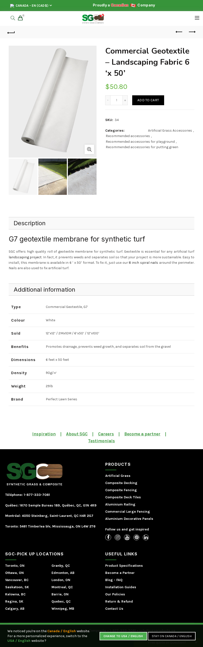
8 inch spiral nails (143, 263)
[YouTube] (127, 537)
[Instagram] (118, 537)
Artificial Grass (117, 476)
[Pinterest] (136, 537)
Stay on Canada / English (172, 636)
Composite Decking (121, 483)
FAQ (119, 580)
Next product (192, 32)
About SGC (77, 433)
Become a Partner (120, 573)
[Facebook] (108, 537)
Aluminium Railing (120, 504)
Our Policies (115, 594)
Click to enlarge (89, 149)
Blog (109, 580)
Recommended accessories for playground (140, 142)
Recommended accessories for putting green (142, 147)
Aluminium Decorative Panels (129, 519)
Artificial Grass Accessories (170, 130)
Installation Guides (120, 587)
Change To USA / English (123, 636)
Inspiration (44, 433)
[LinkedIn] (146, 537)
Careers (106, 433)
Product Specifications (124, 566)
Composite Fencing (121, 490)
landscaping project (25, 257)
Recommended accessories (128, 136)
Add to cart (148, 100)
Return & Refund (119, 601)
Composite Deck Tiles (123, 497)
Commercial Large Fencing (127, 511)
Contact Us (114, 609)
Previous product (179, 32)
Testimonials (101, 440)
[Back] (11, 32)
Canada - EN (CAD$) (32, 5)
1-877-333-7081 (36, 495)
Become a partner (142, 433)
